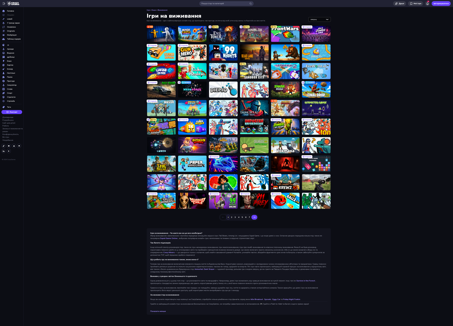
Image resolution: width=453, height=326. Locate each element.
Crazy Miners (169, 252)
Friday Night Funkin (291, 299)
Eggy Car (276, 299)
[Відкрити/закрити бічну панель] (4, 3)
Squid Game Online (169, 238)
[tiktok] (3, 146)
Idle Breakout (257, 299)
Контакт (13, 112)
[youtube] (9, 146)
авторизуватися (441, 3)
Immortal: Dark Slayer (204, 269)
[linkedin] (3, 151)
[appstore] (14, 146)
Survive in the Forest (305, 280)
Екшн (154, 10)
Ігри (148, 10)
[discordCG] (19, 146)
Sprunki (267, 299)
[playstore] (9, 151)
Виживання (162, 10)
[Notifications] (427, 3)
